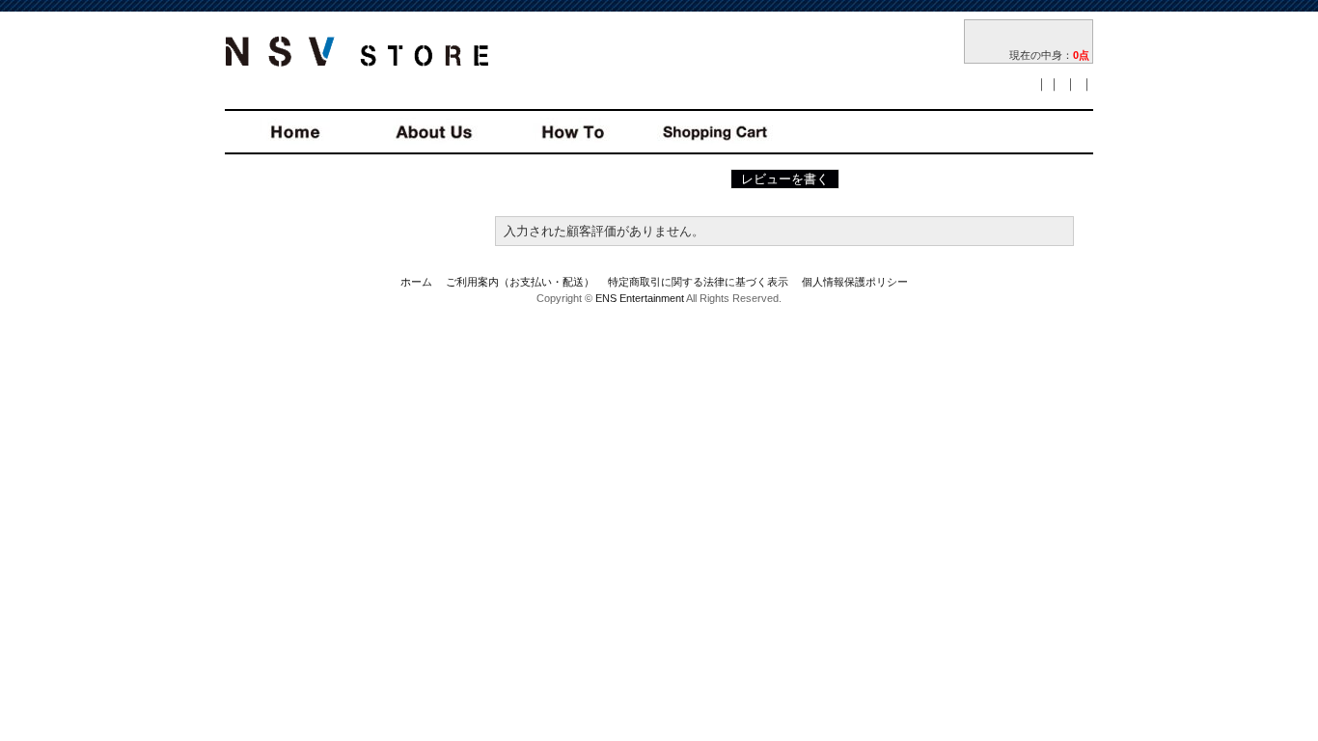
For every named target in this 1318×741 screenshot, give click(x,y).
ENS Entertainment (639, 298)
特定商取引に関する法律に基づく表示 (698, 282)
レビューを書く (785, 179)
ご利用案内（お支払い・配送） (520, 282)
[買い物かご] (1028, 35)
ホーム (416, 282)
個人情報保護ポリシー (855, 282)
